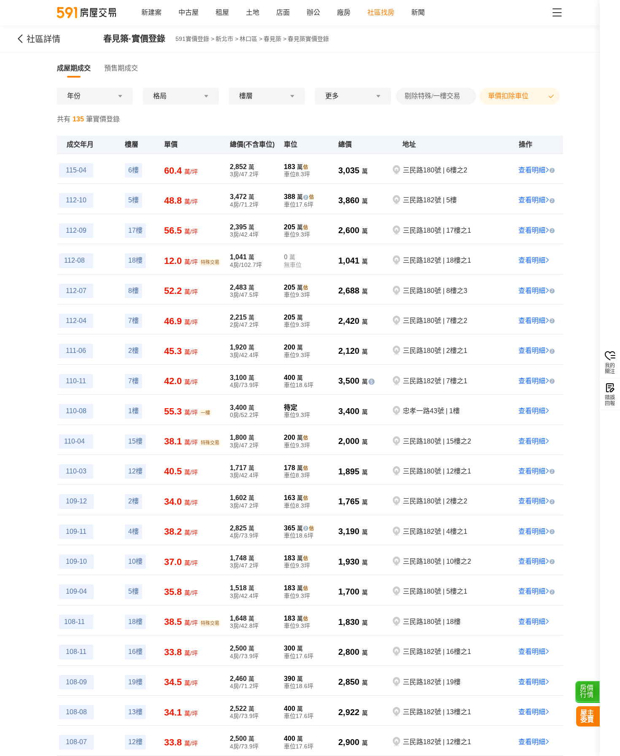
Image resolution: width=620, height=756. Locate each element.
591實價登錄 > (194, 38)
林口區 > (251, 38)
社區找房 (380, 12)
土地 (252, 12)
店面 (283, 12)
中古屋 (188, 12)
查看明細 (531, 170)
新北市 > (227, 38)
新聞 (418, 12)
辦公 (313, 12)
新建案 (151, 12)
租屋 (222, 12)
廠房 (343, 12)
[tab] (74, 68)
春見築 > (275, 38)
